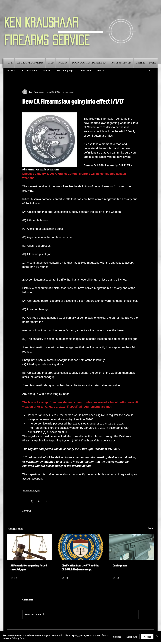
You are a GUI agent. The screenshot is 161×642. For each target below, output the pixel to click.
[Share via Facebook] (23, 501)
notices (100, 70)
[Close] (157, 636)
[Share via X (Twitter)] (31, 501)
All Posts (11, 70)
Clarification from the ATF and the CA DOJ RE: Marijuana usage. (80, 567)
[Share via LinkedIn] (39, 501)
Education (85, 70)
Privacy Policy (19, 638)
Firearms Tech (29, 70)
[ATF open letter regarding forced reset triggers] (29, 547)
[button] (150, 70)
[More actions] (137, 92)
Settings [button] (117, 636)
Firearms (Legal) (65, 70)
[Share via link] (46, 501)
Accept (147, 636)
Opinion (47, 70)
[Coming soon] (131, 547)
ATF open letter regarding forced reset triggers (29, 567)
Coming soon (120, 565)
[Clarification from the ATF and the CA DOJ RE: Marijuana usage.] (80, 547)
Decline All (131, 636)
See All (151, 528)
